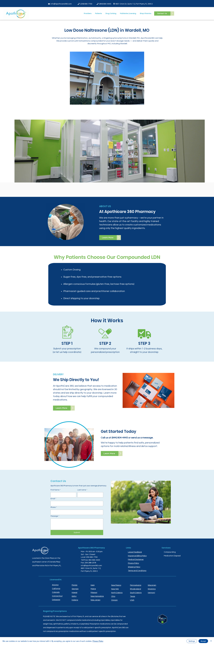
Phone (54, 507)
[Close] (211, 641)
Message (55, 516)
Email (53, 499)
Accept (203, 641)
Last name (82, 490)
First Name (56, 490)
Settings (192, 641)
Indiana (75, 600)
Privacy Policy (98, 641)
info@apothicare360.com (61, 4)
